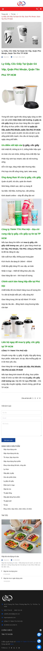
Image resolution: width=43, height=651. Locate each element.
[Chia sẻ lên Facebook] (39, 398)
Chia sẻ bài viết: (27, 398)
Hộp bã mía (7, 489)
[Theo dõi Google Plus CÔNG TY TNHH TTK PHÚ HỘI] (14, 648)
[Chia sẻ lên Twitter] (37, 398)
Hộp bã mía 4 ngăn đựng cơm (13, 578)
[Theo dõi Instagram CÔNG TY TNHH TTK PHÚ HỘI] (16, 648)
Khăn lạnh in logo (9, 485)
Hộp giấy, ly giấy (9, 473)
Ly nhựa (6, 469)
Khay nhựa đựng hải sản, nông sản (15, 465)
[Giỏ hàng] (41, 9)
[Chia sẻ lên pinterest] (35, 398)
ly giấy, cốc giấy (31, 145)
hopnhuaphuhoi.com (10, 617)
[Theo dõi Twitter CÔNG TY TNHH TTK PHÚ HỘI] (11, 648)
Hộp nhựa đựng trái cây (11, 453)
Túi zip (6, 505)
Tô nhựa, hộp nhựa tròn (11, 457)
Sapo (12, 644)
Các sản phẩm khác (10, 477)
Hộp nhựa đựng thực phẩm (12, 461)
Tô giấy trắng (8, 493)
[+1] (33, 398)
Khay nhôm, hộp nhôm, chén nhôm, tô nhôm (18, 509)
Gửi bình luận (8, 440)
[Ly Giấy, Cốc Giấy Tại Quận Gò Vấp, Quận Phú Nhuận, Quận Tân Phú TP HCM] (22, 35)
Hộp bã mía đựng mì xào (10, 556)
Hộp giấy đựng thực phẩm (12, 497)
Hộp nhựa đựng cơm (10, 449)
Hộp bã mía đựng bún (10, 571)
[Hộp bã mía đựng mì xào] (22, 536)
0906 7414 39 (18, 610)
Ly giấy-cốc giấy (9, 481)
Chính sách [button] (7, 630)
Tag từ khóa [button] (7, 634)
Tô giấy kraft (7, 501)
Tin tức (5, 515)
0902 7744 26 (8, 610)
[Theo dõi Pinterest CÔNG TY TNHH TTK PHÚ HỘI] (19, 648)
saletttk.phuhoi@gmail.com (12, 614)
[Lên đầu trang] (39, 629)
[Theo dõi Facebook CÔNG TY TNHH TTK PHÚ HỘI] (9, 648)
